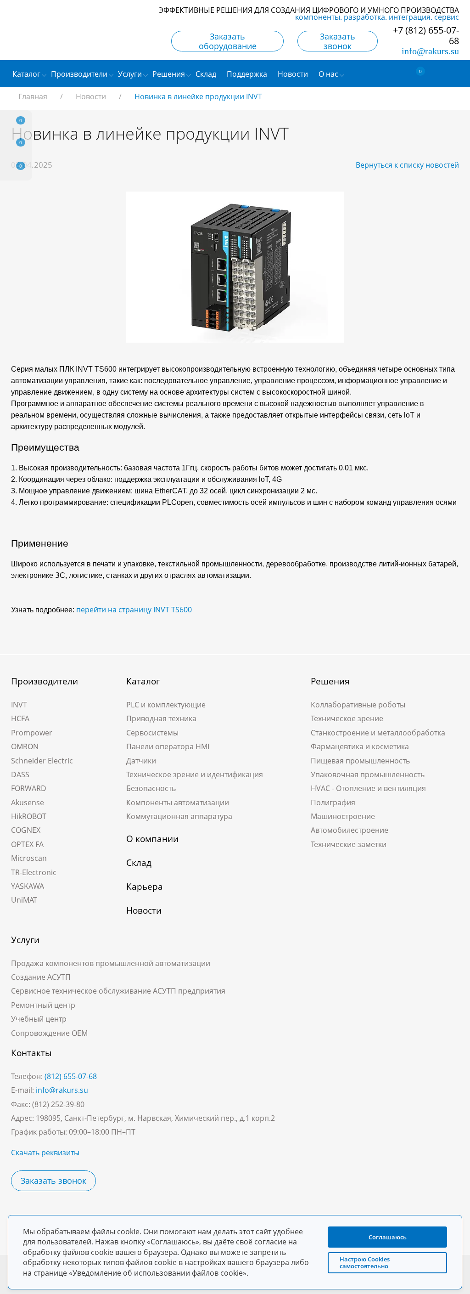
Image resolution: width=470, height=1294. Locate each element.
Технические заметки (348, 844)
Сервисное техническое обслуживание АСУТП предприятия (118, 991)
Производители (44, 681)
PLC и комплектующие (166, 705)
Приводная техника (161, 718)
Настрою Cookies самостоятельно (365, 1262)
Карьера (144, 887)
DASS (20, 774)
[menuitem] (207, 74)
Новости (144, 910)
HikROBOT (28, 816)
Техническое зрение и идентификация (194, 774)
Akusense (27, 802)
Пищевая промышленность (360, 761)
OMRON (25, 746)
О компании (152, 839)
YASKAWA (27, 886)
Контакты (31, 1053)
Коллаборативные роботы (358, 705)
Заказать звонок (337, 41)
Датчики (141, 761)
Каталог (143, 681)
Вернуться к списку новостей (407, 165)
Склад (138, 863)
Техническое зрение (347, 718)
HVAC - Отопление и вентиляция (368, 788)
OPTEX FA (27, 844)
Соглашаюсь (388, 1237)
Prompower (31, 733)
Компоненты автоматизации (177, 802)
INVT (19, 705)
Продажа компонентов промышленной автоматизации (110, 963)
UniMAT (24, 900)
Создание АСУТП (41, 977)
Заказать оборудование (228, 41)
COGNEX (25, 830)
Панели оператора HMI (167, 746)
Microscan (29, 858)
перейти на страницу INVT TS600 (134, 610)
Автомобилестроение (349, 830)
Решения (330, 681)
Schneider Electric (42, 761)
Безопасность (151, 788)
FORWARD (28, 788)
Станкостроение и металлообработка (378, 733)
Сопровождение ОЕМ (49, 1033)
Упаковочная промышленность (368, 774)
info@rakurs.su (430, 51)
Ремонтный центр (43, 1005)
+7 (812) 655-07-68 (426, 35)
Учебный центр (39, 1019)
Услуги (25, 940)
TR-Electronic (33, 872)
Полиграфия (333, 802)
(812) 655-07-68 (71, 1076)
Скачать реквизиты (45, 1152)
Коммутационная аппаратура (179, 816)
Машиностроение (343, 816)
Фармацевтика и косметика (360, 746)
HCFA (20, 718)
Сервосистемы (152, 733)
